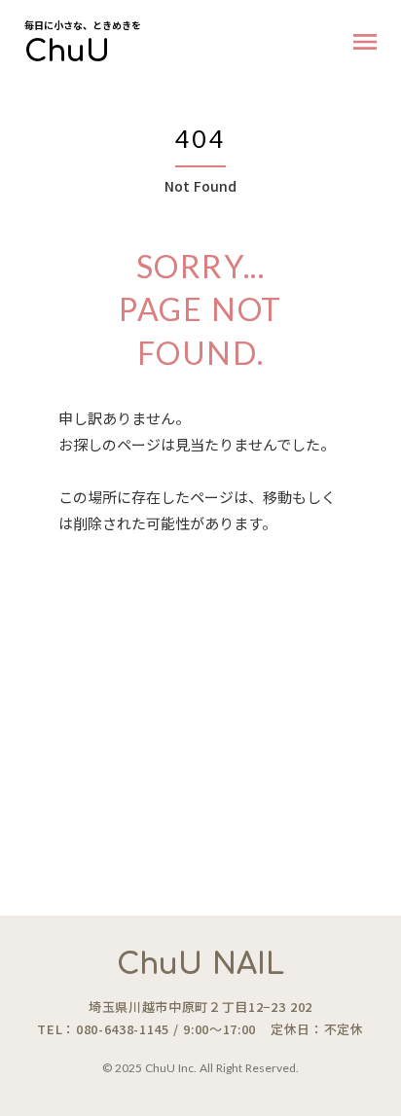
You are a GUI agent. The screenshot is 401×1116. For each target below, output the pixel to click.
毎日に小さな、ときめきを (82, 25)
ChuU (67, 52)
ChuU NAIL (200, 965)
